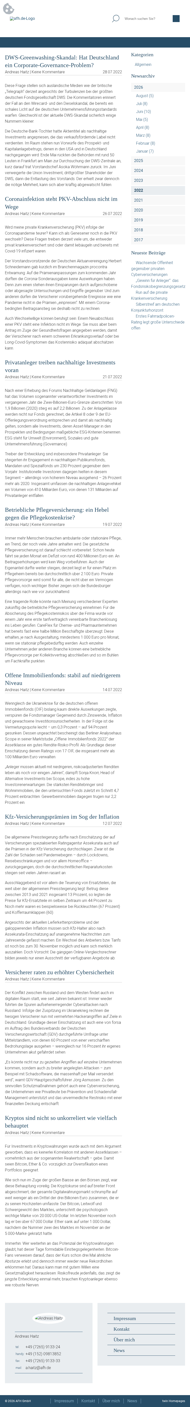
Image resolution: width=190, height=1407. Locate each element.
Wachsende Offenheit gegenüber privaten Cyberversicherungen (152, 268)
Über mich (124, 1339)
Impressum (125, 1318)
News (119, 1350)
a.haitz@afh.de (38, 1367)
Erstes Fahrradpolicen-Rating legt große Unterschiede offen (158, 322)
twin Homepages (173, 1401)
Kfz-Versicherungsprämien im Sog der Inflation (62, 816)
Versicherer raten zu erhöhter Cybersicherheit (59, 972)
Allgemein (143, 64)
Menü (180, 42)
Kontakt (122, 1329)
